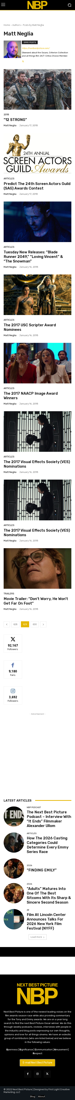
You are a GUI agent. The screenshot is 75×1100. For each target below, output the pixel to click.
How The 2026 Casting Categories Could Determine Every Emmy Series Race (47, 845)
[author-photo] (13, 52)
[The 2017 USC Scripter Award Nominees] (37, 294)
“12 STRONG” (15, 119)
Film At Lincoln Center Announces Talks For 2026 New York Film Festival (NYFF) (46, 921)
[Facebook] (27, 1074)
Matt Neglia (10, 125)
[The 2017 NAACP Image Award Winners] (37, 363)
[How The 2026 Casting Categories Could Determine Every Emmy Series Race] (14, 842)
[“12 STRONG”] (37, 89)
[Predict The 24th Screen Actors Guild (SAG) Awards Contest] (37, 153)
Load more (36, 936)
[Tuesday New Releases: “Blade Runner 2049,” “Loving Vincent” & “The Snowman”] (37, 222)
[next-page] (43, 624)
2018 (6, 114)
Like (13, 663)
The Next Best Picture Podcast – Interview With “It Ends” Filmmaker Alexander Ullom (49, 819)
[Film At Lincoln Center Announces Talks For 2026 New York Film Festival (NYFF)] (14, 919)
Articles (9, 178)
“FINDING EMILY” (42, 870)
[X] (23, 60)
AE (28, 910)
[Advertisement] (37, 753)
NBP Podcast (34, 807)
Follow (13, 637)
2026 (29, 865)
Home (7, 25)
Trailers (9, 593)
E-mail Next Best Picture (37, 1062)
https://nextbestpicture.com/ (36, 48)
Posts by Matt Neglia (33, 25)
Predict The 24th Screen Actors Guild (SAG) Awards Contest (37, 186)
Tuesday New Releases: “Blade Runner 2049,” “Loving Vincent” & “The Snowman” (33, 256)
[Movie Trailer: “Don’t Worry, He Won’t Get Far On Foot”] (37, 568)
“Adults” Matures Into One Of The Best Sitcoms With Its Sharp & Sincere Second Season (49, 895)
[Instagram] (37, 1074)
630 (35, 624)
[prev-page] (7, 624)
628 (15, 624)
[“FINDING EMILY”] (14, 868)
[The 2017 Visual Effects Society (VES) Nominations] (37, 431)
